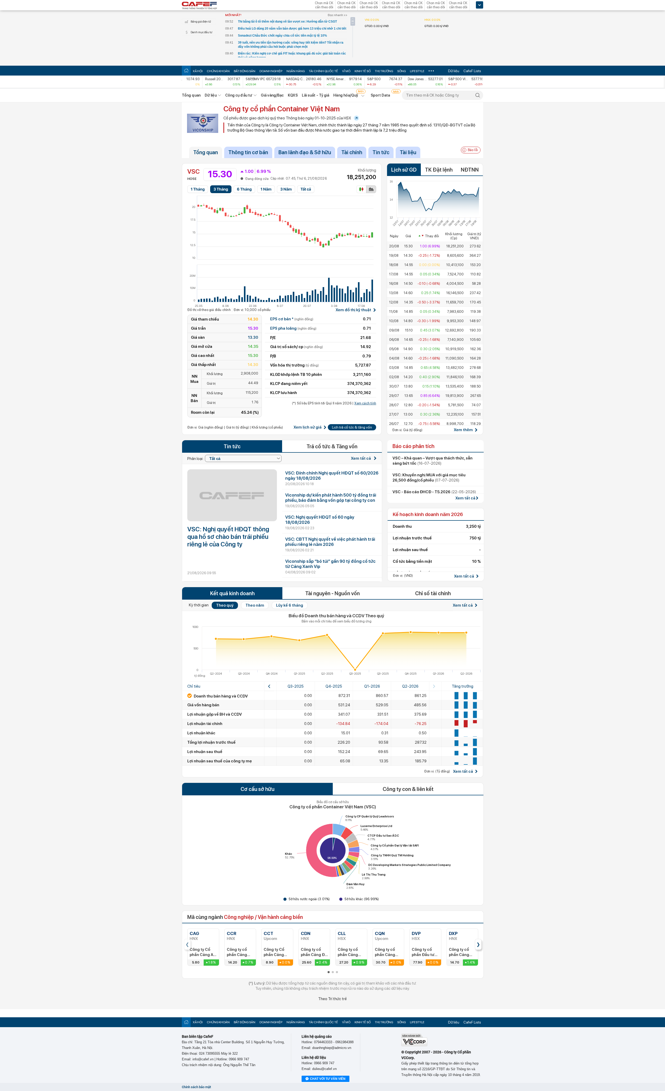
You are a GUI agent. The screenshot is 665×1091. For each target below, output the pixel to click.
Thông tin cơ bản (248, 152)
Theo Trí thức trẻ (332, 999)
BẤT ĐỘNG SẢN (244, 71)
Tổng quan (191, 95)
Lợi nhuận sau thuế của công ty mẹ (219, 761)
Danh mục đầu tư (201, 32)
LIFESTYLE (417, 71)
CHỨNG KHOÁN (218, 71)
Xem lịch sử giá (308, 427)
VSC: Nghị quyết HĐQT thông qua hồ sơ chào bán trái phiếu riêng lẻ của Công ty (228, 536)
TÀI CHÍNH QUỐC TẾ (323, 71)
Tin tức (381, 152)
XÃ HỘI (198, 71)
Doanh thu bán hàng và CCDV (220, 696)
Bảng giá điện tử (201, 21)
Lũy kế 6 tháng (289, 605)
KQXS (292, 95)
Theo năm (254, 605)
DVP (416, 933)
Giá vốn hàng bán (203, 705)
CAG (194, 933)
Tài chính (351, 152)
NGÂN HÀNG (296, 71)
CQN (380, 933)
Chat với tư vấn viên (327, 1079)
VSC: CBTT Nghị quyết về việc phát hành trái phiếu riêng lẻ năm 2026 (330, 542)
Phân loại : (196, 458)
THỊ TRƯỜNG (384, 71)
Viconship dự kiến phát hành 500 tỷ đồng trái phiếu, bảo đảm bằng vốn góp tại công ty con (330, 497)
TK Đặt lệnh (439, 170)
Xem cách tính (365, 403)
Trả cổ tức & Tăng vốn (332, 446)
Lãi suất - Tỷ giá (315, 95)
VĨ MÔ (346, 71)
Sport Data (380, 95)
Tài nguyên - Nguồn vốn (332, 593)
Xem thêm (463, 430)
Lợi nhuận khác (201, 733)
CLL (342, 933)
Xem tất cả (361, 458)
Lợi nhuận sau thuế (204, 751)
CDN (305, 933)
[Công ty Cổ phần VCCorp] (414, 1045)
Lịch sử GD (404, 170)
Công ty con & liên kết (408, 789)
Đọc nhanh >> (337, 15)
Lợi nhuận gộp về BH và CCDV (214, 714)
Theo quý (225, 605)
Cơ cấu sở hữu (257, 789)
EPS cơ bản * (291, 319)
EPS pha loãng (293, 328)
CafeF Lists (472, 71)
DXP (453, 933)
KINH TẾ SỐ (363, 71)
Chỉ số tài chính (433, 593)
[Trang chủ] (186, 70)
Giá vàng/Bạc (272, 95)
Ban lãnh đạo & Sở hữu (304, 152)
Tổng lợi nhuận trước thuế (211, 742)
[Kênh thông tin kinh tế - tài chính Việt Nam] (199, 6)
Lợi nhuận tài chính (204, 723)
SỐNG (401, 71)
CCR (231, 933)
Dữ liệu (453, 71)
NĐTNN (470, 170)
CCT (268, 933)
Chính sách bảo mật (196, 1087)
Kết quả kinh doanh (232, 593)
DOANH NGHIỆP (271, 71)
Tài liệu (408, 152)
